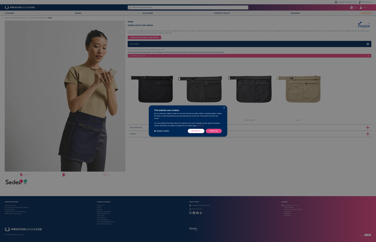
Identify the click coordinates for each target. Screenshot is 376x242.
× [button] (224, 107)
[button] (161, 131)
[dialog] (188, 121)
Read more (200, 125)
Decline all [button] (196, 131)
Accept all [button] (214, 131)
